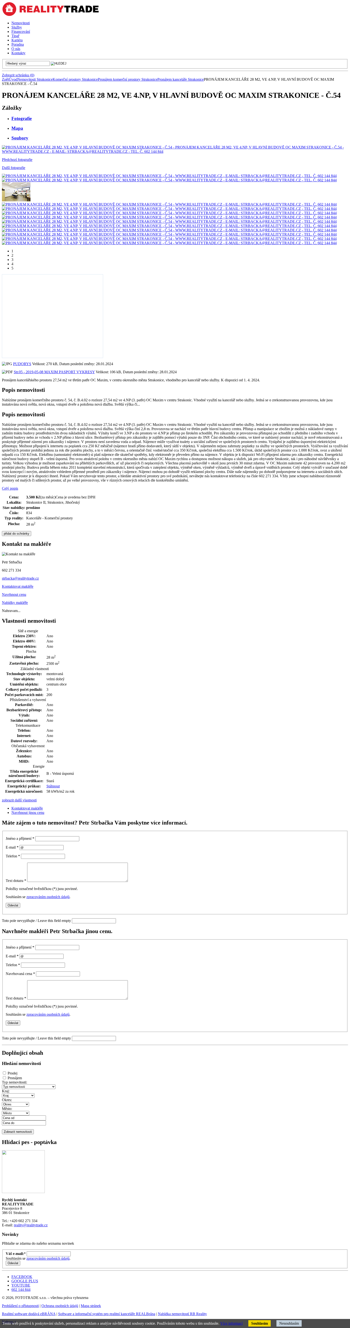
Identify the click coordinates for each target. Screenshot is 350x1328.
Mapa (17, 128)
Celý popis (10, 488)
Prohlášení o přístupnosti (20, 1306)
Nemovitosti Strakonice (35, 79)
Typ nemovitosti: (14, 1082)
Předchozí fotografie (17, 160)
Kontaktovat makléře (17, 586)
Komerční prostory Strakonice (75, 79)
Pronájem (15, 1078)
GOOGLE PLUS (24, 1281)
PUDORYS (22, 364)
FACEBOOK (21, 1277)
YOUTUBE (20, 1285)
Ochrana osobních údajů (59, 1306)
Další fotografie (13, 168)
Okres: (7, 1100)
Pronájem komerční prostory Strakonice (127, 79)
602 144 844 (20, 1290)
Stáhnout (53, 786)
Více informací (231, 1323)
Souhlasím (259, 1323)
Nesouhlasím (289, 1323)
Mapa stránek (91, 1306)
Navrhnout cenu (14, 594)
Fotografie (21, 118)
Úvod (13, 79)
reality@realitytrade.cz (31, 1225)
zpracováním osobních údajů (48, 897)
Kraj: (6, 1091)
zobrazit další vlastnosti (19, 800)
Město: (7, 1109)
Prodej (12, 1073)
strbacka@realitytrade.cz (20, 578)
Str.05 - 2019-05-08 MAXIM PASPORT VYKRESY (54, 372)
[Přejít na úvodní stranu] (50, 15)
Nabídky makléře (15, 603)
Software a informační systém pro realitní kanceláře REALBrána (106, 1314)
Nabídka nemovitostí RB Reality (182, 1314)
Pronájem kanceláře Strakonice (180, 79)
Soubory (19, 137)
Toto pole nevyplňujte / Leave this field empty (36, 921)
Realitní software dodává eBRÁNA (28, 1314)
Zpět (5, 79)
